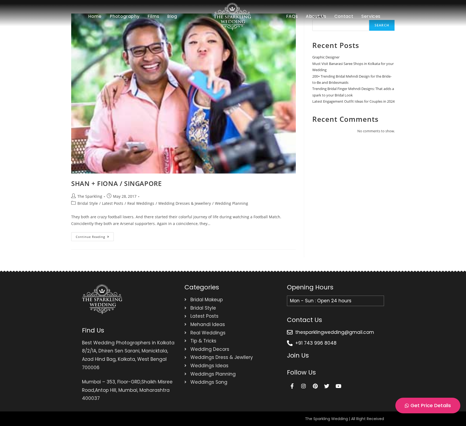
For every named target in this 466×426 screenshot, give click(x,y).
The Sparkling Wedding (326, 418)
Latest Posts (112, 203)
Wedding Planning (231, 203)
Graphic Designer (326, 57)
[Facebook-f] (292, 386)
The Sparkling (89, 196)
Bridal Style (87, 203)
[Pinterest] (315, 386)
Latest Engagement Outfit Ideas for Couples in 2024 (353, 101)
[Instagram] (304, 386)
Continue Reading (95, 235)
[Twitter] (327, 386)
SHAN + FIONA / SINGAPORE (116, 183)
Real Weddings (140, 203)
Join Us (298, 355)
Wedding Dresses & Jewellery (184, 203)
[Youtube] (338, 386)
